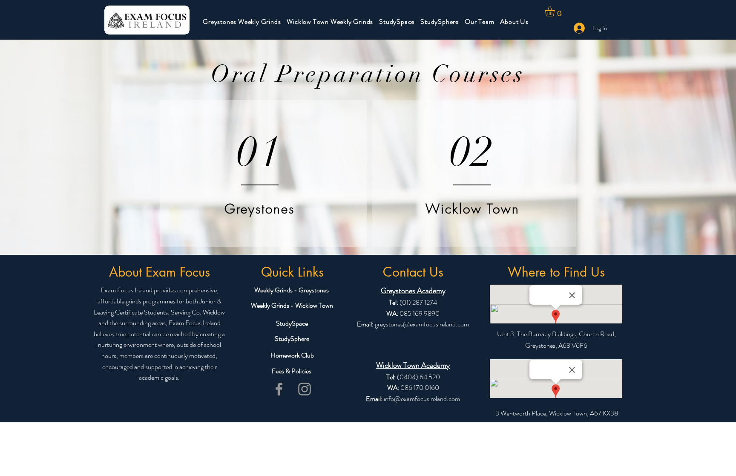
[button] (242, 21)
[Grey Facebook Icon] (279, 389)
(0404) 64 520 (418, 377)
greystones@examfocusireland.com (422, 324)
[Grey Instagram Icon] (304, 389)
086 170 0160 (419, 387)
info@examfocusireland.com (422, 399)
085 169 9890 (420, 313)
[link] (555, 11)
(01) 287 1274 (417, 302)
